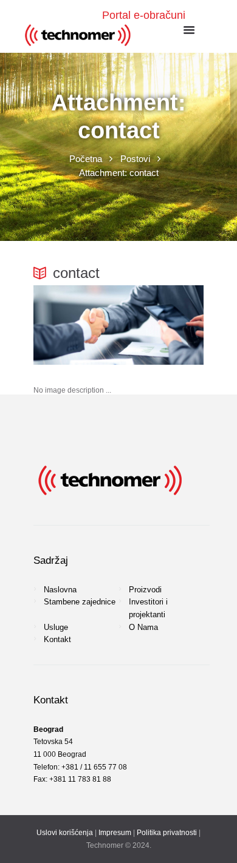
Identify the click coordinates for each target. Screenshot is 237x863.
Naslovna (60, 589)
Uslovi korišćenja (64, 832)
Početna (85, 159)
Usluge (56, 627)
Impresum (114, 832)
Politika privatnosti (167, 832)
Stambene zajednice (79, 601)
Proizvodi (145, 589)
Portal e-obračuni (143, 15)
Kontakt (57, 639)
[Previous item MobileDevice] (75, 325)
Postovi (135, 159)
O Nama (143, 627)
